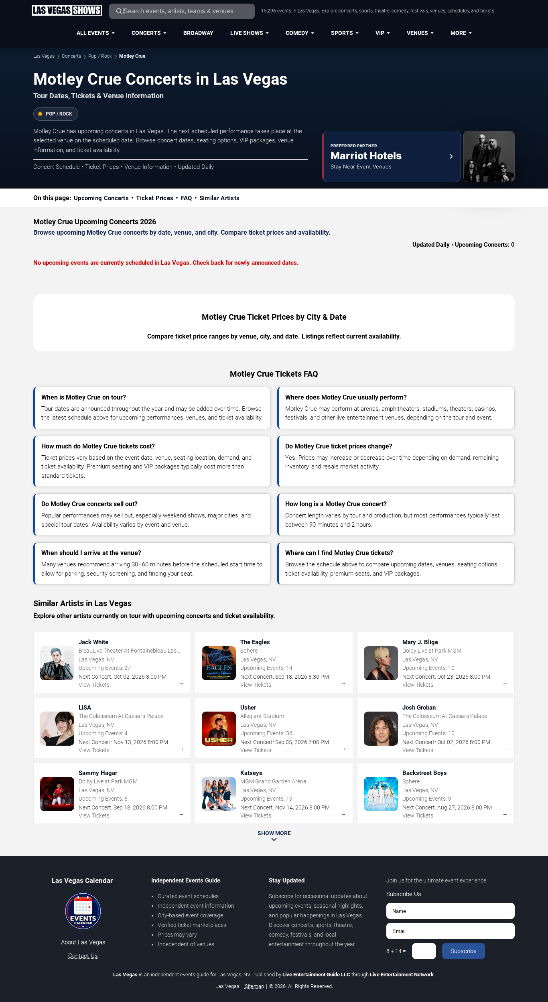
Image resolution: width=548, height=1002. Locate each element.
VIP (379, 33)
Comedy (297, 33)
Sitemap (254, 986)
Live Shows (246, 33)
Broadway (198, 33)
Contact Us (83, 955)
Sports (342, 33)
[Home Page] (66, 10)
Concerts (146, 33)
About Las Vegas (83, 942)
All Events (93, 33)
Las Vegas (44, 56)
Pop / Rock (100, 56)
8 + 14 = (396, 951)
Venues (417, 33)
